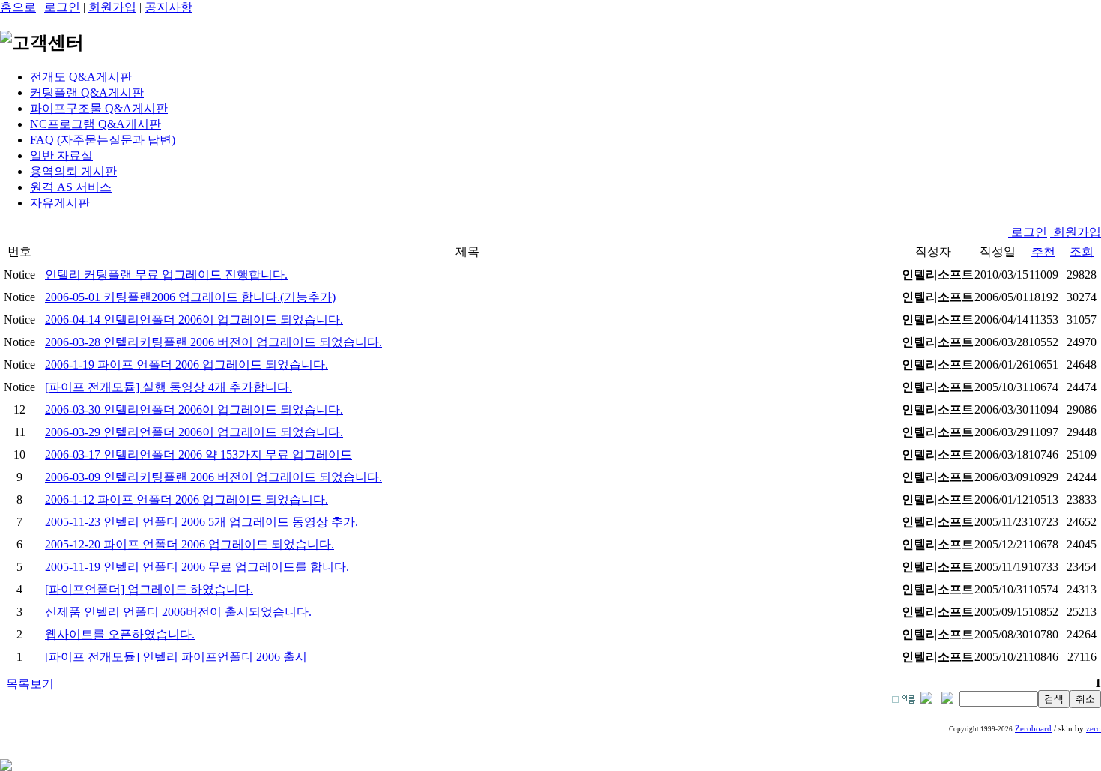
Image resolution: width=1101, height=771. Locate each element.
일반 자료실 (61, 155)
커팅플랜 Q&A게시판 (87, 92)
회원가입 (112, 7)
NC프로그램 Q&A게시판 (95, 124)
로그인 (62, 7)
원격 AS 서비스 (71, 187)
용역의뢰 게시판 (73, 171)
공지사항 (168, 7)
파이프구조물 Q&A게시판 (99, 108)
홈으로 (18, 7)
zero (1093, 729)
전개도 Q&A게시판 (81, 76)
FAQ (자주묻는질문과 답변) (102, 139)
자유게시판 (60, 202)
